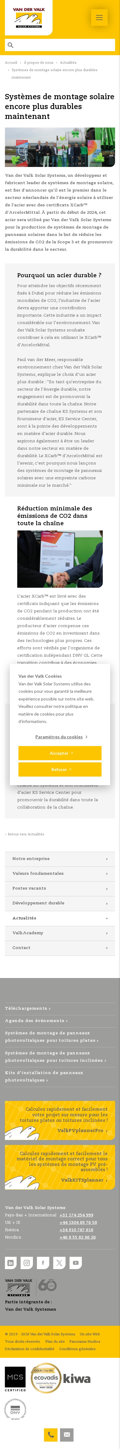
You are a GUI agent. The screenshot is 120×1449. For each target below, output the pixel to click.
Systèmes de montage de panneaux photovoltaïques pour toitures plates (50, 1037)
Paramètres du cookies (59, 736)
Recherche (11, 45)
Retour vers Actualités (26, 834)
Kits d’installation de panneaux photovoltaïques (44, 1076)
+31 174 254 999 (51, 1432)
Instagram (27, 1263)
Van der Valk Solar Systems (29, 17)
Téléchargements (26, 1009)
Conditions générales (77, 1349)
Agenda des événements (35, 1021)
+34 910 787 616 (76, 1230)
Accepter (59, 753)
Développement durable (38, 903)
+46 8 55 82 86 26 (78, 1238)
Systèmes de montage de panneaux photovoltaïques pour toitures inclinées (54, 1057)
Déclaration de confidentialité (29, 1349)
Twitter (59, 1263)
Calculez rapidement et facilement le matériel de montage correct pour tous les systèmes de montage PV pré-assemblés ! (62, 1167)
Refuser (59, 769)
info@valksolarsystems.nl (67, 1432)
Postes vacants (29, 889)
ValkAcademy (27, 933)
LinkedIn (10, 1263)
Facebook (43, 1263)
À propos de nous (39, 62)
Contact (21, 948)
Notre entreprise (31, 859)
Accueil (11, 62)
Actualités (68, 62)
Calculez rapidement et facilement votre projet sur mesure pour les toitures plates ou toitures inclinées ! (64, 1120)
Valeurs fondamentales (38, 874)
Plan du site (55, 1342)
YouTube (76, 1263)
